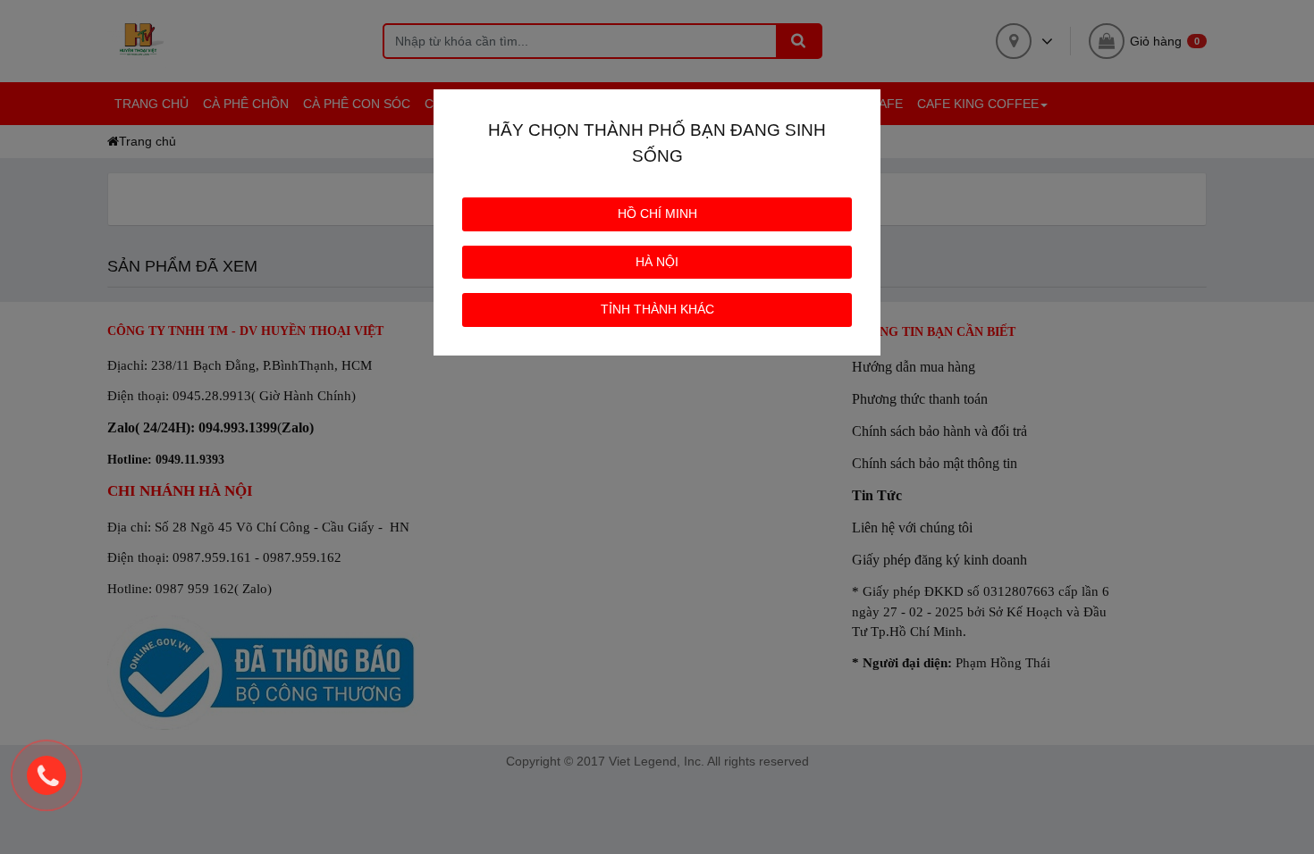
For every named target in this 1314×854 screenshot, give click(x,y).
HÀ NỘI (657, 262)
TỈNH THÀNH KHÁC (657, 309)
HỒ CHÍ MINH (657, 213)
